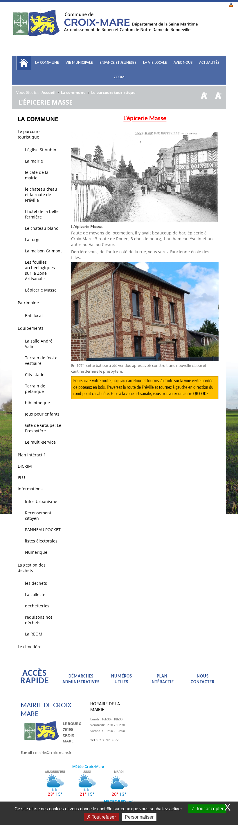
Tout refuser (103, 817)
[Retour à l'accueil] (105, 31)
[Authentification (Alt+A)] (231, 4)
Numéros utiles (121, 679)
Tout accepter (209, 808)
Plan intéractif (162, 679)
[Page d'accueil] (23, 63)
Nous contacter (202, 679)
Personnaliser (139, 817)
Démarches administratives (81, 679)
